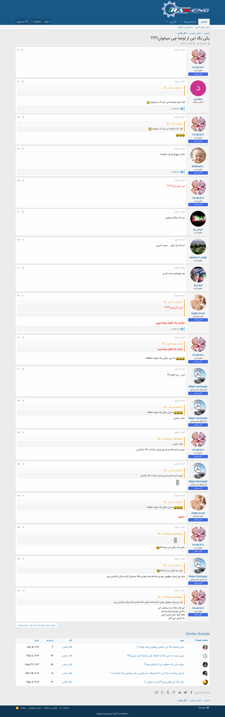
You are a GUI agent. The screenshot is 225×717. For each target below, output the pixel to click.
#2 (18, 81)
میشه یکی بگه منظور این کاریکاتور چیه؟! (164, 664)
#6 (18, 212)
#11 (18, 369)
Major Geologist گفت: (172, 439)
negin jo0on (198, 313)
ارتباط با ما (64, 708)
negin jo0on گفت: (174, 344)
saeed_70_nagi (198, 257)
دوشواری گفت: (176, 124)
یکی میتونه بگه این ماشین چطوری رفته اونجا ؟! (160, 647)
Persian (202, 708)
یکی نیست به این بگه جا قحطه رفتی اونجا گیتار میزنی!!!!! (155, 656)
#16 (18, 527)
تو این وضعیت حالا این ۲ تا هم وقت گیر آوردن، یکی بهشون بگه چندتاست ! (147, 673)
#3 (18, 117)
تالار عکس (67, 647)
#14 (18, 464)
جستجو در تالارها (185, 27)
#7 (18, 240)
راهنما (23, 708)
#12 (18, 401)
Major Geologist (198, 387)
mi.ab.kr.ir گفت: (175, 88)
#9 (18, 295)
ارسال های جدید (202, 27)
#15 (18, 495)
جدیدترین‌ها (190, 22)
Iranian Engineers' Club (112, 714)
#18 (18, 590)
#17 (18, 559)
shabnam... (198, 166)
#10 (18, 337)
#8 (18, 268)
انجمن (204, 22)
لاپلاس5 (198, 285)
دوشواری (198, 99)
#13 (18, 432)
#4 (18, 149)
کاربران (173, 22)
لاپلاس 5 (198, 230)
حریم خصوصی (34, 708)
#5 (18, 180)
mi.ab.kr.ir (202, 43)
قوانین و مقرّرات (50, 708)
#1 (18, 50)
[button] (181, 22)
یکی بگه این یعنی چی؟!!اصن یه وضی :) (164, 682)
